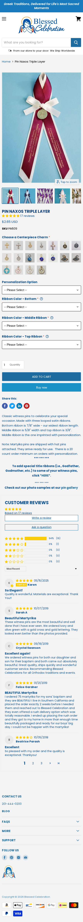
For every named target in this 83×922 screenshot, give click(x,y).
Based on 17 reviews (18, 513)
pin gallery (69, 488)
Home (6, 61)
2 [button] (33, 763)
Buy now (41, 387)
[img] (24, 581)
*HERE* (45, 475)
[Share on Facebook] (5, 406)
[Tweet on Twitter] (12, 406)
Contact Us (11, 796)
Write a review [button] (41, 518)
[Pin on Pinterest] (27, 406)
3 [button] (41, 763)
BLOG (6, 811)
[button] (11, 216)
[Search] (76, 42)
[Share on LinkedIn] (19, 406)
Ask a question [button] (42, 527)
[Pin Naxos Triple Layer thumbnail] (10, 196)
